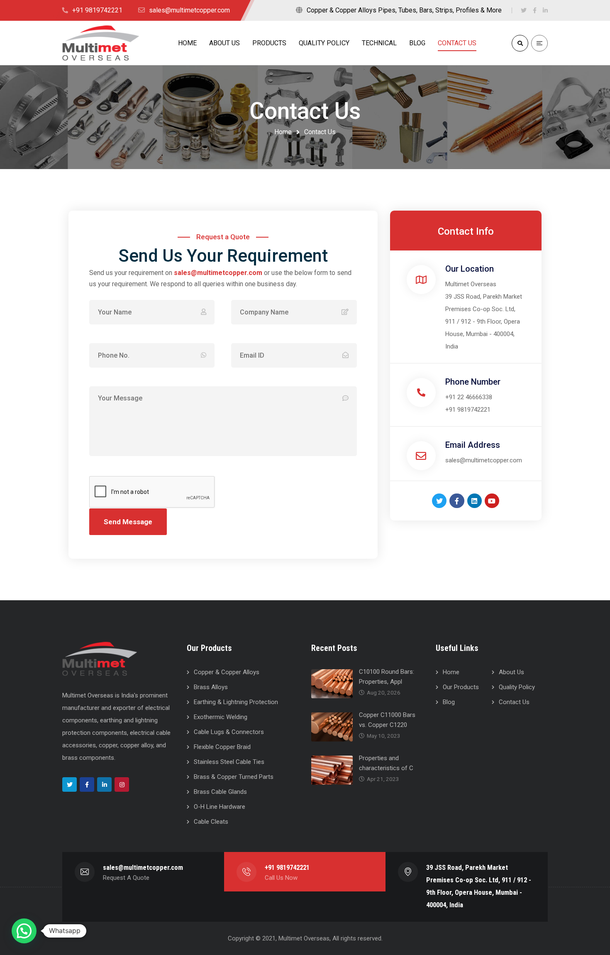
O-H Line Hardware (219, 806)
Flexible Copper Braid (222, 747)
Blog (449, 702)
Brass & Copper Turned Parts (233, 777)
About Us (511, 672)
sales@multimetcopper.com (218, 273)
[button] (24, 930)
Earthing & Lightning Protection (236, 702)
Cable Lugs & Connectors (229, 732)
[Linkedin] (474, 500)
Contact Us (514, 702)
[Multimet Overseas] (100, 42)
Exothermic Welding (220, 717)
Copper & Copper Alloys (226, 672)
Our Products (461, 687)
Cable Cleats (211, 821)
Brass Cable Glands (220, 791)
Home (283, 132)
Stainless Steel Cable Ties (229, 762)
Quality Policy (517, 687)
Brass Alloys (211, 687)
